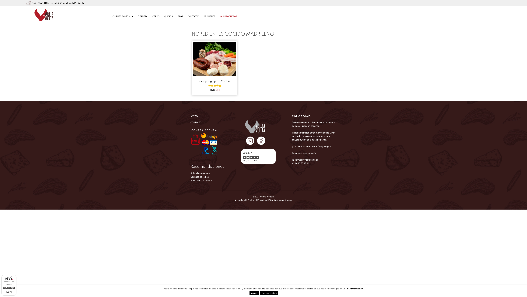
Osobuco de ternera (199, 177)
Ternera (143, 16)
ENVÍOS (194, 116)
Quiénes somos (121, 16)
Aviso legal (240, 200)
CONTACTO (195, 122)
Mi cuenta (209, 16)
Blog (180, 16)
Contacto (193, 16)
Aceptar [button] (254, 293)
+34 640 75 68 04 (300, 163)
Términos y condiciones (280, 200)
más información (355, 289)
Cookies (252, 200)
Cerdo (155, 16)
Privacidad (262, 200)
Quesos (168, 16)
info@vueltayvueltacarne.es (305, 160)
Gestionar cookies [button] (269, 293)
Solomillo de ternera (200, 173)
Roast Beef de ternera (201, 180)
